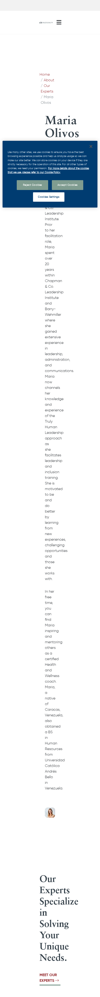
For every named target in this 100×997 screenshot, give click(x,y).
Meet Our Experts (48, 977)
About (49, 80)
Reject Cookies (32, 184)
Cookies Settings (48, 196)
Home (45, 74)
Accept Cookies (67, 184)
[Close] (91, 146)
